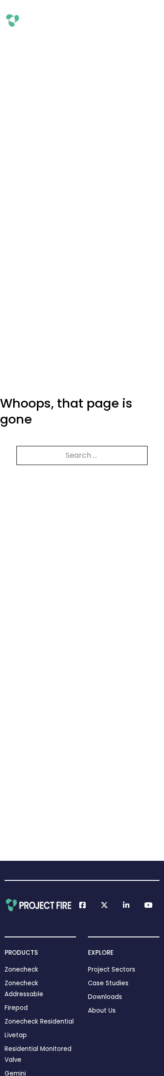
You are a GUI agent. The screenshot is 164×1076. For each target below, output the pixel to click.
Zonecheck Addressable (24, 988)
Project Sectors (111, 969)
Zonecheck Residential (39, 1021)
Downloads (105, 997)
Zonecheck (21, 969)
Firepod (16, 1008)
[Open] (153, 20)
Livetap (16, 1035)
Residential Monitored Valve (38, 1054)
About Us (102, 1010)
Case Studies (108, 983)
